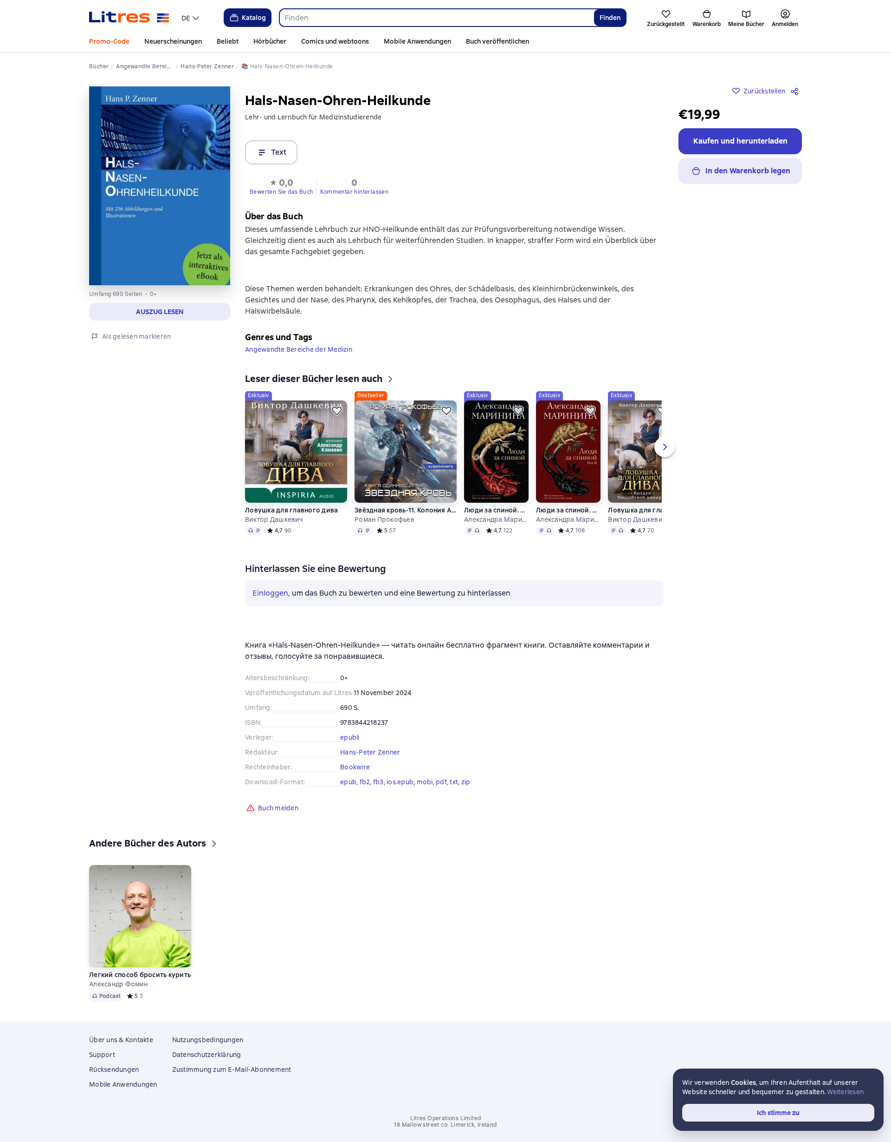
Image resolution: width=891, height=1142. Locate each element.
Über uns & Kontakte (121, 1040)
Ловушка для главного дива (291, 510)
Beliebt (228, 41)
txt (454, 782)
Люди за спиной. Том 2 (568, 510)
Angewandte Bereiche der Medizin (298, 349)
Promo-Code (109, 41)
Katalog (254, 17)
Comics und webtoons (335, 41)
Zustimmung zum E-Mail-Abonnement (231, 1069)
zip (466, 782)
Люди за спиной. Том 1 (496, 510)
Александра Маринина (496, 519)
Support (102, 1054)
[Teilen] (796, 91)
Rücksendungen (114, 1069)
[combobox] (436, 17)
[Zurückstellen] (336, 410)
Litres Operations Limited (445, 1118)
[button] (281, 186)
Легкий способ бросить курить (140, 975)
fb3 (378, 782)
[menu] (191, 17)
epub (348, 782)
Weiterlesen (845, 1092)
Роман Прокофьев (384, 519)
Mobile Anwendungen (417, 41)
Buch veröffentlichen (497, 41)
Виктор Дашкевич (274, 519)
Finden (610, 17)
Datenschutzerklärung (206, 1054)
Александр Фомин (118, 984)
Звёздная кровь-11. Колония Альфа (406, 510)
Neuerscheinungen (173, 41)
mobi (425, 782)
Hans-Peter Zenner (370, 752)
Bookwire (355, 767)
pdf (441, 782)
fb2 (365, 782)
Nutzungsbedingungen (208, 1040)
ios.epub (400, 782)
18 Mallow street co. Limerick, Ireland (445, 1125)
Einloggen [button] (270, 593)
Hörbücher (269, 41)
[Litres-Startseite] (129, 18)
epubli (350, 737)
